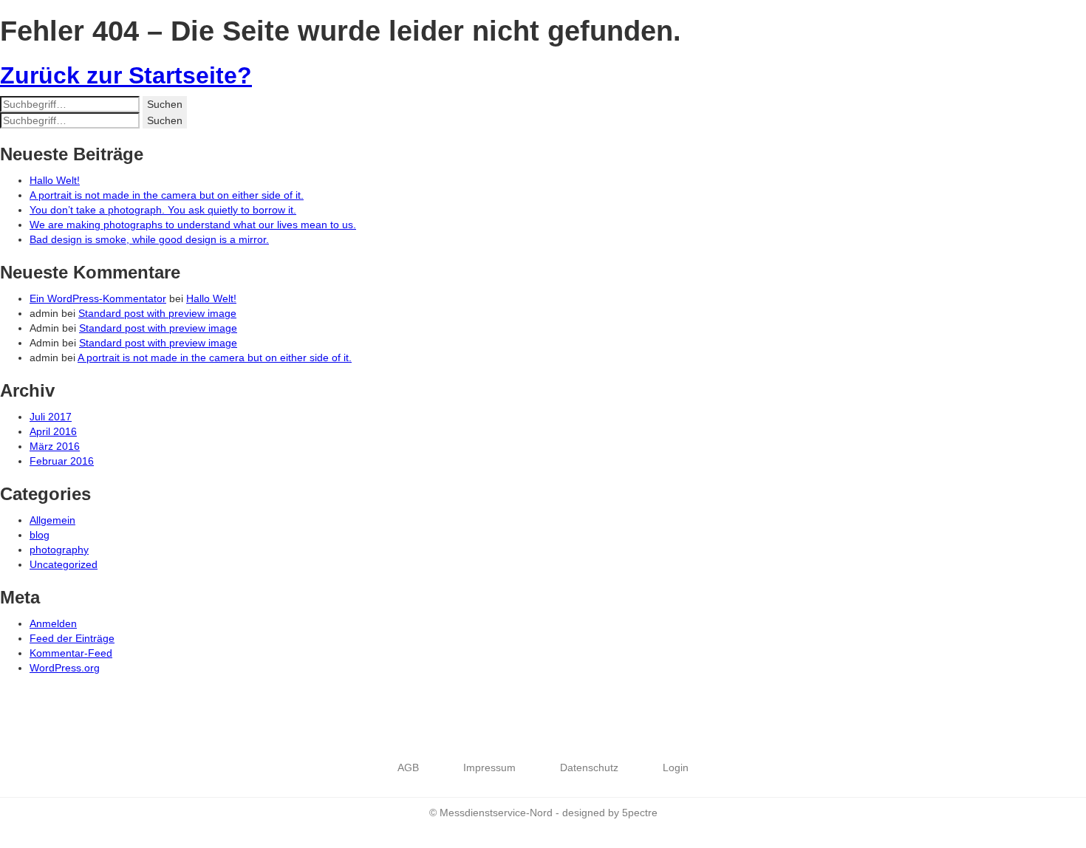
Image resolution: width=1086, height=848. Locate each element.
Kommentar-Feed (71, 653)
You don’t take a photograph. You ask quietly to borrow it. (163, 210)
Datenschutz (589, 767)
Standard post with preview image (157, 313)
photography (59, 549)
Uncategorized (64, 564)
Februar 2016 (62, 461)
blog (39, 535)
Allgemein (52, 520)
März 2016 (55, 446)
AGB (408, 767)
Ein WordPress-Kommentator (98, 298)
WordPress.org (65, 668)
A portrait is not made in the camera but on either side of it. (167, 195)
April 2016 (53, 431)
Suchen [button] (164, 104)
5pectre (640, 812)
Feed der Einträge (72, 638)
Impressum (489, 767)
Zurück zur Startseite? (126, 75)
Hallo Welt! (55, 180)
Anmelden (53, 623)
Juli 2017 (51, 417)
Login (676, 767)
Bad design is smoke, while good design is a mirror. (149, 239)
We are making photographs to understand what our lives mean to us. (193, 224)
